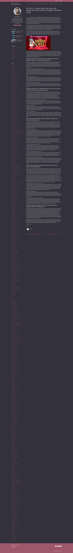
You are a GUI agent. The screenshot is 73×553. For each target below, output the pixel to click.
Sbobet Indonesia (14, 391)
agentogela (13, 105)
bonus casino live (14, 152)
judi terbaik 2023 (13, 228)
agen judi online (13, 75)
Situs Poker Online (14, 423)
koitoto (29, 225)
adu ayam (13, 72)
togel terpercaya (14, 525)
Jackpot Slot (13, 209)
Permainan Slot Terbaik (15, 342)
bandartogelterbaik (14, 147)
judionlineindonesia (14, 231)
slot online (13, 453)
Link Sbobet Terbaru (14, 263)
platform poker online (14, 352)
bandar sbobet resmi (14, 120)
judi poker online (13, 221)
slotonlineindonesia (14, 473)
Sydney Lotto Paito (14, 488)
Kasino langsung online (14, 250)
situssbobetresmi (14, 440)
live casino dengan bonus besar (16, 270)
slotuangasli (13, 478)
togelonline (13, 529)
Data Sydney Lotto (14, 196)
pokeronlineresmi (14, 366)
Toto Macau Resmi (14, 535)
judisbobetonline (14, 243)
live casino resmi (14, 273)
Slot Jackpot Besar (14, 451)
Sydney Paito (13, 490)
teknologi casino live (14, 515)
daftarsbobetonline (14, 194)
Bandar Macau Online (14, 117)
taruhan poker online (14, 502)
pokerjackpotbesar (14, 359)
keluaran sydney (13, 255)
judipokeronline (13, 238)
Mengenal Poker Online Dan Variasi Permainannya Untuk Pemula (19, 32)
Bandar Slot (13, 48)
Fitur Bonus (13, 201)
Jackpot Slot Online (14, 211)
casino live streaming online (15, 166)
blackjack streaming (14, 149)
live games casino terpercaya (16, 280)
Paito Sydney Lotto (14, 305)
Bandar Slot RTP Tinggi (14, 125)
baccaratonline (13, 112)
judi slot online (13, 226)
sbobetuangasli (13, 409)
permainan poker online (15, 339)
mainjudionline (13, 290)
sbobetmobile (13, 403)
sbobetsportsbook (14, 408)
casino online (13, 172)
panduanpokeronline (14, 312)
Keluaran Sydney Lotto (14, 256)
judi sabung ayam (14, 223)
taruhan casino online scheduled (16, 497)
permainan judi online (14, 332)
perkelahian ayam (14, 329)
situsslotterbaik (13, 441)
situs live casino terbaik (15, 421)
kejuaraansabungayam (15, 253)
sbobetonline (13, 404)
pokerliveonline (13, 361)
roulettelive (13, 379)
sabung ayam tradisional (15, 386)
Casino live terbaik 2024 (15, 169)
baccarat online (13, 110)
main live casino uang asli (15, 287)
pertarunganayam (14, 347)
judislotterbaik (13, 248)
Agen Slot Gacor (13, 85)
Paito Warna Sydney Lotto (15, 307)
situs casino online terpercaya (16, 413)
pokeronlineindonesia (14, 364)
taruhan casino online (14, 495)
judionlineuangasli (14, 236)
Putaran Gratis (13, 374)
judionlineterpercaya (14, 235)
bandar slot (13, 122)
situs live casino (13, 419)
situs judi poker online (14, 416)
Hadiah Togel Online (14, 206)
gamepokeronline (14, 203)
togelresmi (13, 530)
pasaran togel (13, 317)
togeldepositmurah (14, 527)
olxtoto (12, 298)
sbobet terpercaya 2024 (15, 398)
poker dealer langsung (14, 354)
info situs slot (13, 208)
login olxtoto (13, 283)
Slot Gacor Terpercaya (14, 450)
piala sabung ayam (14, 349)
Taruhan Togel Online (14, 507)
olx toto (12, 297)
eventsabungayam (14, 199)
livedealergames (14, 282)
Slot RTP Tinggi (13, 458)
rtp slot (12, 381)
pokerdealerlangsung (14, 357)
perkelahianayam (14, 330)
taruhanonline (13, 510)
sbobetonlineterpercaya (15, 406)
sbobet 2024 (13, 389)
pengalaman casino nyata (15, 324)
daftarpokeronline (14, 191)
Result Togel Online (14, 376)
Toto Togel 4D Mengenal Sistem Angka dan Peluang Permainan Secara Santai (19, 40)
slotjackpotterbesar (14, 470)
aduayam (12, 73)
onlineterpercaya (14, 302)
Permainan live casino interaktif (16, 335)
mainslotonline (13, 292)
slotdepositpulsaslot (14, 463)
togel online (13, 522)
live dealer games (14, 275)
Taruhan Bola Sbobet (14, 493)
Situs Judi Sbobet (14, 418)
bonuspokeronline (14, 161)
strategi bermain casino (15, 480)
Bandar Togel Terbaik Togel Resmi (16, 132)
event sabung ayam (14, 198)
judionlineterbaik (14, 233)
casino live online (14, 164)
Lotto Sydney (13, 285)
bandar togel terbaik (14, 130)
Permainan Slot (13, 340)
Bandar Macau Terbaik (14, 119)
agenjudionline (13, 92)
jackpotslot (13, 213)
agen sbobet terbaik (14, 82)
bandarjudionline (14, 135)
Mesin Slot (12, 293)
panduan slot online (14, 310)
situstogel (12, 443)
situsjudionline (13, 436)
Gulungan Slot (13, 204)
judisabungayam (14, 241)
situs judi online (13, 414)
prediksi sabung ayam (14, 371)
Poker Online (13, 55)
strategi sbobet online (14, 483)
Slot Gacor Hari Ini (14, 446)
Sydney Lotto (13, 487)
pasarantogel (13, 320)
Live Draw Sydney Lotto (14, 277)
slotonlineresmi (13, 475)
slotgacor (12, 465)
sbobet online (13, 394)
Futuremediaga (15, 3)
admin (30, 229)
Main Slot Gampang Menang (15, 288)
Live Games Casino (14, 53)
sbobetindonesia (14, 401)
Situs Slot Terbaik (14, 426)
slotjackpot (13, 468)
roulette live (13, 377)
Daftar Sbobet (13, 179)
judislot (12, 245)
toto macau (13, 534)
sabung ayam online (14, 384)
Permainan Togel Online (15, 344)
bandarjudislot (13, 137)
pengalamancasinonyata (15, 325)
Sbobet (12, 58)
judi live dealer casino (14, 216)
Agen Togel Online (14, 90)
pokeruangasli (13, 369)
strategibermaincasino (15, 485)
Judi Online (13, 51)
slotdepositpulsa (14, 461)
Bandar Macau (13, 115)
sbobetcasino (13, 399)
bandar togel (13, 127)
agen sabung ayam (14, 80)
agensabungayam (14, 95)
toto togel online (14, 539)
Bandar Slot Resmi (14, 124)
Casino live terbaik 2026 (15, 171)
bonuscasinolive (13, 159)
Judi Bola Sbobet (14, 214)
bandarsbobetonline (14, 139)
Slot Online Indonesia (14, 455)
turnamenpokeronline (14, 540)
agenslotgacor (13, 100)
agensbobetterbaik (14, 97)
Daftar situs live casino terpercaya (16, 181)
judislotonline (13, 246)
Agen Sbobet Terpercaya (15, 83)
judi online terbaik (14, 219)
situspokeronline (13, 438)
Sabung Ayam (13, 56)
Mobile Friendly (13, 295)
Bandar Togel (32, 224)
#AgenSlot (13, 65)
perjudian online (13, 327)
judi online (12, 218)
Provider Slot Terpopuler (15, 372)
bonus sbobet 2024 (14, 154)
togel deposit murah (14, 520)
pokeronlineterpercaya (14, 367)
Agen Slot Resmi (13, 87)
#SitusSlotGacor (14, 70)
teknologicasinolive (14, 517)
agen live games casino (15, 77)
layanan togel (13, 260)
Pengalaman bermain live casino (16, 322)
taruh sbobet (13, 492)
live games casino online (15, 278)
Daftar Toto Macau (14, 186)
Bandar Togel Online (14, 129)
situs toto (12, 431)
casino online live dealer (15, 174)
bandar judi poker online (15, 114)
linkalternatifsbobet (14, 265)
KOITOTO (27, 17)
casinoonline (13, 176)
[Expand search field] (12, 1)
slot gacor (13, 445)
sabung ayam (13, 382)
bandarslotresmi (14, 142)
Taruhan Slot (13, 505)
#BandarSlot (13, 68)
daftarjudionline (13, 189)
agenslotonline (13, 102)
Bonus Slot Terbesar (14, 157)
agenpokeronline (14, 93)
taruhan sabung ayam (14, 503)
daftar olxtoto (13, 177)
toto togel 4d (13, 537)
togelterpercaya (14, 532)
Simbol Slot (13, 411)
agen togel (13, 88)
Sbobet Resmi (13, 396)
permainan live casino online (15, 337)
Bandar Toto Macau (14, 134)
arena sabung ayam (14, 107)
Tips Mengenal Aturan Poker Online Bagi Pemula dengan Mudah (19, 36)
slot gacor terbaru (14, 448)
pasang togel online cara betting (16, 315)
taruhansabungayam (14, 512)
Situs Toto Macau (14, 433)
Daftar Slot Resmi (14, 184)
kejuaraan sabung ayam (15, 251)
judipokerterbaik (13, 240)
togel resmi (13, 524)
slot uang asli (13, 460)
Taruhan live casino (14, 498)
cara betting (13, 162)
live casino (13, 268)
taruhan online (13, 500)
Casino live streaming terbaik (15, 167)
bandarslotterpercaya (14, 144)
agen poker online (14, 78)
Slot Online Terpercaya (14, 456)
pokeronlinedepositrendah (15, 362)
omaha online (13, 300)
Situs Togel (13, 428)
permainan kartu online (15, 334)
